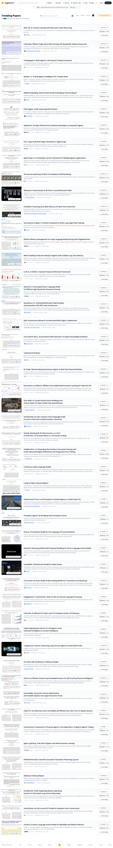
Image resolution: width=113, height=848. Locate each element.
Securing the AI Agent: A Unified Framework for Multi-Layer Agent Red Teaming (54, 223)
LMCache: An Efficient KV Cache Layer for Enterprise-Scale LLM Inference (51, 613)
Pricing (91, 3)
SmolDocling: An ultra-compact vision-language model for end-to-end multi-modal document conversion (44, 418)
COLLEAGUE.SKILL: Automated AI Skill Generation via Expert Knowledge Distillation (56, 337)
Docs (86, 3)
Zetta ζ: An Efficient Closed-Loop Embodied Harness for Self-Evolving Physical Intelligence (58, 678)
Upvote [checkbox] (105, 27)
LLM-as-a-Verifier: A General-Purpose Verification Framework (47, 272)
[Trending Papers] (93, 15)
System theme (8, 845)
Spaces (67, 3)
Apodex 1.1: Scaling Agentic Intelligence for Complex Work (46, 76)
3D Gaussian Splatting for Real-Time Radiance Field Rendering (47, 174)
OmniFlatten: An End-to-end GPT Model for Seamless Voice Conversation (51, 808)
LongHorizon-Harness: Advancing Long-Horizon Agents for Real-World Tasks (53, 645)
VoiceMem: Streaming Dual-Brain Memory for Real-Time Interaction (49, 206)
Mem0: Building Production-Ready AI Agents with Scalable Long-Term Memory (54, 255)
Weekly (83, 15)
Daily (77, 15)
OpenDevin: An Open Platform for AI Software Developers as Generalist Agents (53, 125)
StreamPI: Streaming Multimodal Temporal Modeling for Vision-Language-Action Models (57, 548)
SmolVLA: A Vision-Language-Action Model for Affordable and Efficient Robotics (54, 824)
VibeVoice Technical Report (34, 776)
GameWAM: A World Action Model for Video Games (43, 564)
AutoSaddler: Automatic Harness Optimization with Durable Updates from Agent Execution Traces (43, 694)
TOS (20, 845)
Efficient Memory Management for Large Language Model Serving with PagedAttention (57, 239)
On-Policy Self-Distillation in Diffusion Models (41, 662)
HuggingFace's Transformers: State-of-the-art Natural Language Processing (53, 597)
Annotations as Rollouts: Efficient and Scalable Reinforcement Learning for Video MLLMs (57, 385)
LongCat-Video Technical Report (36, 483)
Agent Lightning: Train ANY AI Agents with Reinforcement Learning (49, 743)
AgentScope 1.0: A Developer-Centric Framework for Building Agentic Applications (55, 158)
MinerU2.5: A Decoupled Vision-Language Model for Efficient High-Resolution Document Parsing (42, 288)
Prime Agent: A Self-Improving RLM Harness (40, 109)
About (39, 845)
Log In (102, 3)
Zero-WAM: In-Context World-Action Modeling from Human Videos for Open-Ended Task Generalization (43, 401)
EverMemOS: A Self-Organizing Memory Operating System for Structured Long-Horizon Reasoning (43, 792)
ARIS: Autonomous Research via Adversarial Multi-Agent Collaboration (50, 320)
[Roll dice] (72, 16)
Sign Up (108, 3)
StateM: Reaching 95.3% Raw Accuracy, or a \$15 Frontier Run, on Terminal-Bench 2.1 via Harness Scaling (45, 434)
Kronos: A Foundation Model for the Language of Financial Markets (49, 532)
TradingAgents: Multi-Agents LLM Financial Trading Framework (48, 60)
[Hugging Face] (59, 845)
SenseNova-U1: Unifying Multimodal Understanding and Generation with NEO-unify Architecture (44, 304)
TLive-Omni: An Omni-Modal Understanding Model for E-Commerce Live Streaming (55, 580)
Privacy (30, 845)
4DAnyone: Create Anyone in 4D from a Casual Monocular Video (48, 190)
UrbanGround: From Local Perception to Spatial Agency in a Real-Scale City (52, 499)
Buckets (77, 3)
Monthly (88, 15)
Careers (50, 845)
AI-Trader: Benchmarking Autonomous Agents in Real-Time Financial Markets (53, 369)
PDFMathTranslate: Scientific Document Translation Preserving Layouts (51, 759)
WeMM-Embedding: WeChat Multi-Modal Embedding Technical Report (50, 93)
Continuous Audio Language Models (37, 467)
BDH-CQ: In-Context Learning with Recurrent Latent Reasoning (48, 28)
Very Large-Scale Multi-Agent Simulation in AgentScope (45, 142)
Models (50, 3)
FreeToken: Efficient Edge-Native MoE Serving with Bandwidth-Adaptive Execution (55, 44)
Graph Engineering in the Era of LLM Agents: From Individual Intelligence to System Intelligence (43, 629)
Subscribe (72, 7)
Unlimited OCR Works (32, 353)
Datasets (58, 3)
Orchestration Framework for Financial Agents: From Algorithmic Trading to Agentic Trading (59, 727)
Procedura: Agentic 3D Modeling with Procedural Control (45, 515)
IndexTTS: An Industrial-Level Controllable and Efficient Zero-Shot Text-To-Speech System (58, 711)
